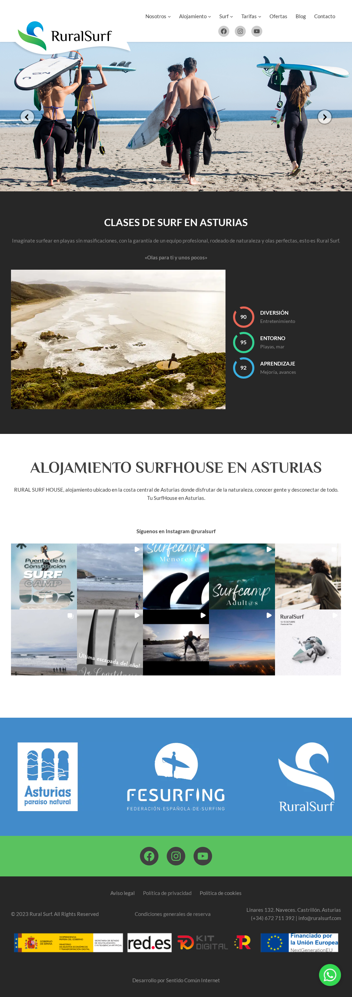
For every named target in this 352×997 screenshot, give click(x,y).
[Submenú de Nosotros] (169, 16)
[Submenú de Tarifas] (259, 16)
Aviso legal (122, 893)
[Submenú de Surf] (231, 16)
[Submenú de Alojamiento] (209, 16)
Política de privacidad (167, 893)
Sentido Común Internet (193, 980)
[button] (44, 576)
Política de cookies (221, 893)
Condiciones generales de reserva (173, 914)
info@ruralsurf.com (319, 918)
